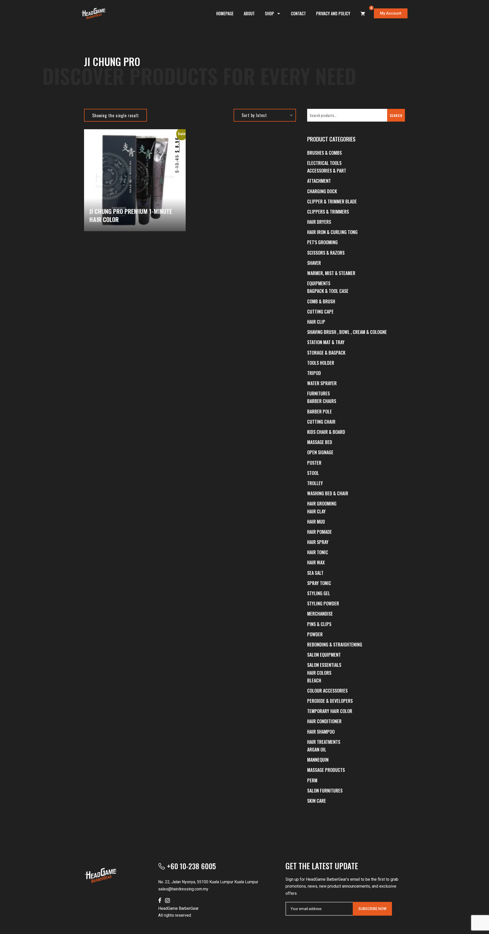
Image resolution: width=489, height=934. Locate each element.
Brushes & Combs (324, 152)
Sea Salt (315, 572)
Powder (315, 634)
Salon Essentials (324, 664)
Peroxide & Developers (330, 700)
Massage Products (326, 770)
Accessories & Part (326, 170)
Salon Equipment (324, 654)
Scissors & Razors (326, 252)
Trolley (315, 483)
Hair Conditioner (324, 721)
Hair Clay (316, 511)
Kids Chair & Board (326, 432)
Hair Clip (316, 321)
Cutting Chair (321, 421)
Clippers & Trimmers (328, 211)
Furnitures (318, 393)
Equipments (318, 283)
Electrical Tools (324, 163)
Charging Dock (322, 191)
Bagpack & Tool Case (327, 291)
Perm (312, 780)
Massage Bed (319, 442)
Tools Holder (320, 362)
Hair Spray (318, 542)
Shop (269, 13)
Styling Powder (323, 603)
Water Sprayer (322, 383)
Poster (314, 462)
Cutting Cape (320, 311)
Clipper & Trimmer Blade (332, 201)
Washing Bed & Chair (327, 493)
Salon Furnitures (325, 790)
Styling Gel (318, 593)
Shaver (314, 263)
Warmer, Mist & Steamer (331, 273)
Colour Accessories (327, 690)
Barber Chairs (321, 401)
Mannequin (318, 759)
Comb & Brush (321, 301)
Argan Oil (316, 749)
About (249, 13)
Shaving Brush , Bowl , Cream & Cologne (347, 332)
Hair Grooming (321, 503)
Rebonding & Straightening (334, 644)
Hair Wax (316, 562)
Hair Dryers (319, 221)
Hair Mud (316, 521)
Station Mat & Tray (326, 342)
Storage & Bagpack (326, 352)
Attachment (319, 180)
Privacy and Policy (333, 13)
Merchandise (320, 613)
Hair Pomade (319, 531)
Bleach (314, 680)
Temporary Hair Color (329, 711)
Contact (298, 13)
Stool (313, 473)
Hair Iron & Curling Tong (332, 232)
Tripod (314, 373)
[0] (363, 13)
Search (396, 115)
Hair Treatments (323, 741)
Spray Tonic (319, 583)
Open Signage (320, 452)
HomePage (225, 13)
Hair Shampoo (321, 731)
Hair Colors (319, 672)
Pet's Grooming (322, 242)
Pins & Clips (319, 624)
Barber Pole (319, 411)
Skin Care (316, 800)
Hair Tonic (317, 552)
